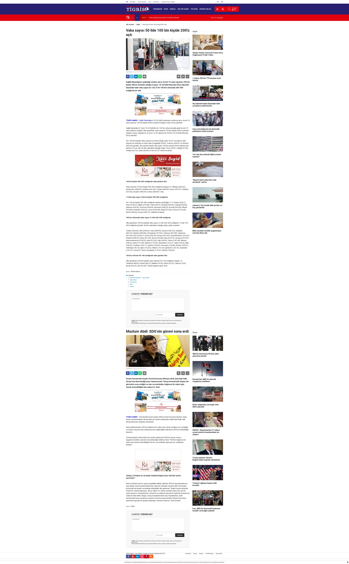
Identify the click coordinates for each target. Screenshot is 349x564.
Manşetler (132, 2)
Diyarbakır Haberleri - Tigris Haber (139, 278)
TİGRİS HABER (132, 417)
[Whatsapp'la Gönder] (140, 76)
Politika (194, 9)
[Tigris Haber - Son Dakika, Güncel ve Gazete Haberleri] (138, 9)
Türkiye (132, 286)
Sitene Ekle (156, 2)
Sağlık (138, 24)
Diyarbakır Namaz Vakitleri (168, 2)
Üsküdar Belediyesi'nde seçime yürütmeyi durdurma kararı (167, 18)
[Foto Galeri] (222, 2)
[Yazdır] (144, 76)
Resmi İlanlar (205, 9)
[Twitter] (132, 76)
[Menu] (217, 9)
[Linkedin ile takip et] (137, 556)
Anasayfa (131, 24)
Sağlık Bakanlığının (146, 120)
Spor (166, 9)
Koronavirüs (133, 282)
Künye (195, 553)
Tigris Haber (133, 280)
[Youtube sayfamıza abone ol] (133, 556)
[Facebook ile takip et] (128, 556)
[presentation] (132, 18)
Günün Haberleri (142, 2)
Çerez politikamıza (214, 562)
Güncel (173, 9)
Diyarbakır (157, 9)
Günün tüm (217, 18)
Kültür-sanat (183, 9)
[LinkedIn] (136, 76)
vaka (131, 284)
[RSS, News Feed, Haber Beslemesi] (151, 556)
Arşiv (149, 2)
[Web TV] (218, 2)
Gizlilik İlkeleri (209, 553)
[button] (178, 76)
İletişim (201, 553)
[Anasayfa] (127, 2)
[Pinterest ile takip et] (146, 556)
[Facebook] (128, 76)
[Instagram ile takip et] (142, 556)
